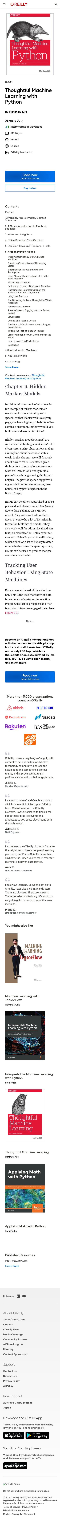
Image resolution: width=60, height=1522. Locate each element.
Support (9, 1364)
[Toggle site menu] (4, 4)
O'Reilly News (11, 1329)
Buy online (30, 188)
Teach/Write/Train (14, 1319)
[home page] (19, 4)
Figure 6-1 (11, 612)
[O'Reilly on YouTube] (24, 1296)
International (12, 1396)
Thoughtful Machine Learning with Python (25, 377)
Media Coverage (13, 1334)
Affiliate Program (13, 1344)
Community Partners (15, 1339)
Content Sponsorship (15, 1354)
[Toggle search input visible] (56, 4)
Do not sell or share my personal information (26, 1491)
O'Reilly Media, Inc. (22, 152)
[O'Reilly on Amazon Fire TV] (15, 1468)
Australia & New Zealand (17, 1402)
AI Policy (8, 1386)
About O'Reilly (13, 1313)
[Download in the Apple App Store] (13, 1438)
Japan (7, 1407)
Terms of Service (11, 1507)
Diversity (8, 1349)
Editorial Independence (15, 1510)
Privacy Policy (11, 1381)
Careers (8, 1324)
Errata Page (12, 1266)
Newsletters (10, 1376)
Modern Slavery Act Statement (19, 1514)
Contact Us (9, 1371)
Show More (11, 367)
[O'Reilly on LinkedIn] (18, 1296)
